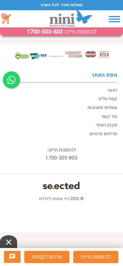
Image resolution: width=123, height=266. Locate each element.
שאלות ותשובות (102, 107)
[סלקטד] (61, 185)
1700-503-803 (45, 32)
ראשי (112, 90)
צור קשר (109, 116)
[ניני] (70, 18)
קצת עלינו (107, 98)
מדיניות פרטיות (103, 133)
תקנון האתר (106, 125)
